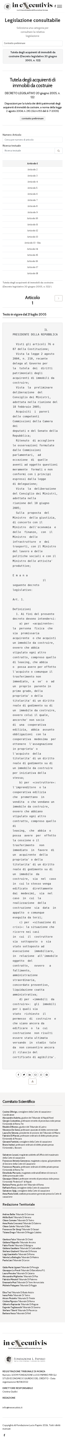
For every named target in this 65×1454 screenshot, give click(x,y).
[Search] (58, 151)
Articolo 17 (32, 267)
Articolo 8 (33, 206)
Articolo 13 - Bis (32, 242)
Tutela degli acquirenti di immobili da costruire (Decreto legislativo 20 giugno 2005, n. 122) (33, 56)
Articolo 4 (33, 181)
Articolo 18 (32, 273)
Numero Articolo (11, 134)
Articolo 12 (32, 230)
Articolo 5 (33, 188)
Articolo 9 (33, 212)
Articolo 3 (33, 175)
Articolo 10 (32, 218)
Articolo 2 (33, 169)
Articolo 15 (32, 255)
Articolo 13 (32, 236)
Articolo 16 (32, 261)
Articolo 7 (33, 200)
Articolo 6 (33, 194)
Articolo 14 (32, 249)
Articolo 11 (32, 224)
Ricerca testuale (11, 145)
